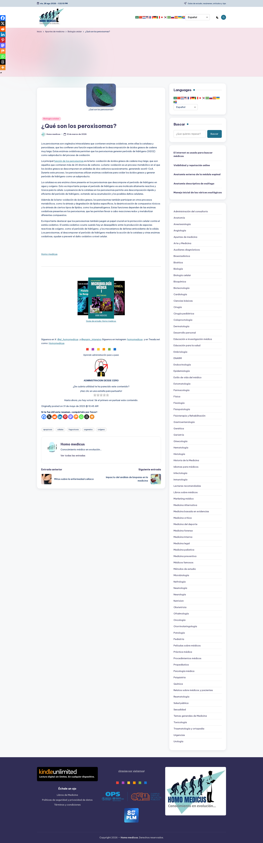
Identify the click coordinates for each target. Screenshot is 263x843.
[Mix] (76, 416)
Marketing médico (184, 498)
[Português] (169, 17)
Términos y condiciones (67, 804)
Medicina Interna (183, 537)
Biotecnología (181, 288)
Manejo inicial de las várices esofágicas (198, 192)
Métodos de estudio (185, 569)
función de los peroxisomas (69, 161)
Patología (179, 632)
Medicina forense (183, 530)
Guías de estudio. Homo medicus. (101, 321)
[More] (92, 416)
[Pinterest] (65, 416)
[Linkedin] (60, 416)
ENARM (178, 358)
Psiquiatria (180, 677)
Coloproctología (183, 320)
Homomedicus (56, 343)
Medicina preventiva (185, 556)
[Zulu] (183, 17)
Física (177, 396)
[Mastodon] (70, 416)
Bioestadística (182, 256)
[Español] (176, 17)
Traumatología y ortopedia (189, 728)
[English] (148, 17)
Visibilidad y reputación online (192, 165)
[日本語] (162, 17)
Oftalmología (181, 613)
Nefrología (180, 581)
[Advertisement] (131, 54)
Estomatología (182, 383)
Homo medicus (49, 254)
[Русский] (173, 17)
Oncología (179, 620)
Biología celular (51, 119)
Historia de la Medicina (186, 460)
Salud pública (181, 703)
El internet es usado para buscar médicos (193, 154)
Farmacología (181, 390)
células (60, 429)
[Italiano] (158, 17)
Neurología (180, 594)
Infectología (180, 473)
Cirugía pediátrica (184, 313)
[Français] (151, 17)
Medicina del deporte (185, 524)
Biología (178, 268)
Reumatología (181, 696)
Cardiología (180, 294)
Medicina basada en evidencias (191, 511)
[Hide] (1, 73)
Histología (179, 454)
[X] (49, 416)
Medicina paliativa (184, 549)
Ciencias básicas (183, 300)
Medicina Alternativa (185, 505)
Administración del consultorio (191, 211)
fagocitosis (74, 429)
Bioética (178, 262)
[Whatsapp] (81, 416)
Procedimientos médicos (187, 658)
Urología (178, 741)
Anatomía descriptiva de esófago (194, 183)
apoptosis (47, 429)
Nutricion (179, 600)
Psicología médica (184, 671)
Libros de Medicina (67, 794)
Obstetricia (180, 607)
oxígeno (101, 429)
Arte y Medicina (182, 243)
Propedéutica (181, 664)
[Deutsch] (155, 17)
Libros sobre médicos (186, 492)
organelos (88, 429)
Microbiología (181, 575)
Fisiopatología (182, 409)
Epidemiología (182, 371)
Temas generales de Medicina (190, 715)
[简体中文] (140, 17)
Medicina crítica (183, 518)
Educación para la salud (187, 345)
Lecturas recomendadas (187, 486)
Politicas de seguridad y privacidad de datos (67, 799)
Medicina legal (182, 543)
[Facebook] (44, 416)
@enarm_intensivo (91, 339)
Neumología (180, 588)
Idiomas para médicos (186, 466)
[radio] (94, 395)
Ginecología (180, 441)
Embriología (180, 352)
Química (178, 684)
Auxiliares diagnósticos (187, 249)
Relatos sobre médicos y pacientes (193, 690)
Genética (179, 428)
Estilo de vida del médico (187, 377)
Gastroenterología (184, 422)
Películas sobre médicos (187, 645)
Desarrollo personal (185, 332)
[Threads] (86, 416)
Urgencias (179, 735)
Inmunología (180, 479)
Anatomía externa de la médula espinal (197, 174)
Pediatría (179, 639)
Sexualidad (180, 709)
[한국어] (165, 17)
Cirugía (178, 307)
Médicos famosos (183, 562)
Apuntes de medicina (185, 237)
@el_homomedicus (67, 339)
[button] (73, 455)
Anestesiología (182, 224)
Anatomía (179, 217)
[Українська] (180, 17)
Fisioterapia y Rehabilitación (189, 415)
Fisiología (179, 403)
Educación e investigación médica (193, 339)
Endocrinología (182, 364)
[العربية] (137, 17)
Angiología (180, 230)
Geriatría (179, 434)
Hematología (181, 447)
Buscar (179, 124)
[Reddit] (54, 416)
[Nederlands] (144, 17)
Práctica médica (183, 652)
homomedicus (135, 339)
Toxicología (180, 722)
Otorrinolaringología (185, 626)
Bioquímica (180, 281)
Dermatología (181, 326)
